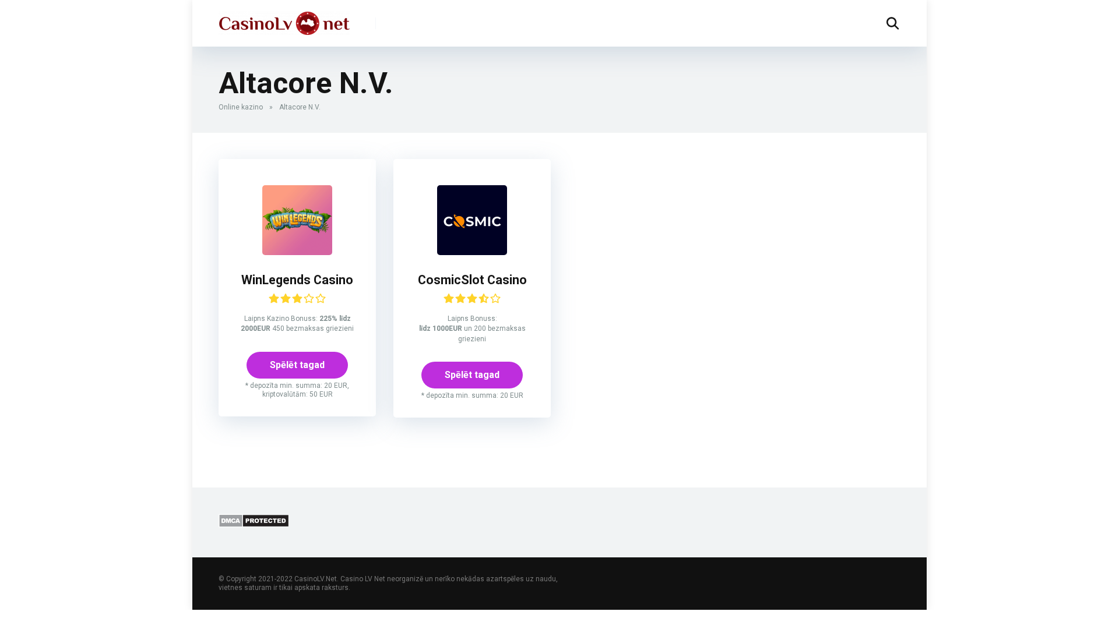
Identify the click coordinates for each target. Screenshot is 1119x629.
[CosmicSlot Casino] (472, 251)
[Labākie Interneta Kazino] (284, 19)
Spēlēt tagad (297, 364)
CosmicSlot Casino (472, 280)
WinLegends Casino (297, 280)
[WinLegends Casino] (297, 251)
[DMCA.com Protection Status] (254, 524)
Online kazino (241, 107)
